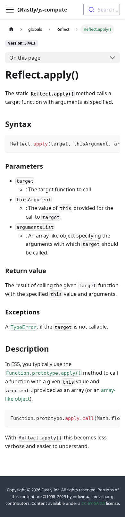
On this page (24, 57)
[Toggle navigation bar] (10, 9)
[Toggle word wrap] (100, 143)
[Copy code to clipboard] (112, 143)
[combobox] (101, 9)
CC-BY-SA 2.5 (93, 503)
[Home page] (11, 29)
